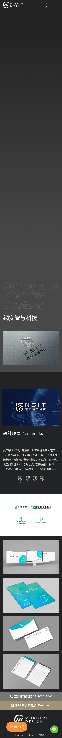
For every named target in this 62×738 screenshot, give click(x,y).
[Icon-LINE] (54, 729)
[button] (44, 5)
